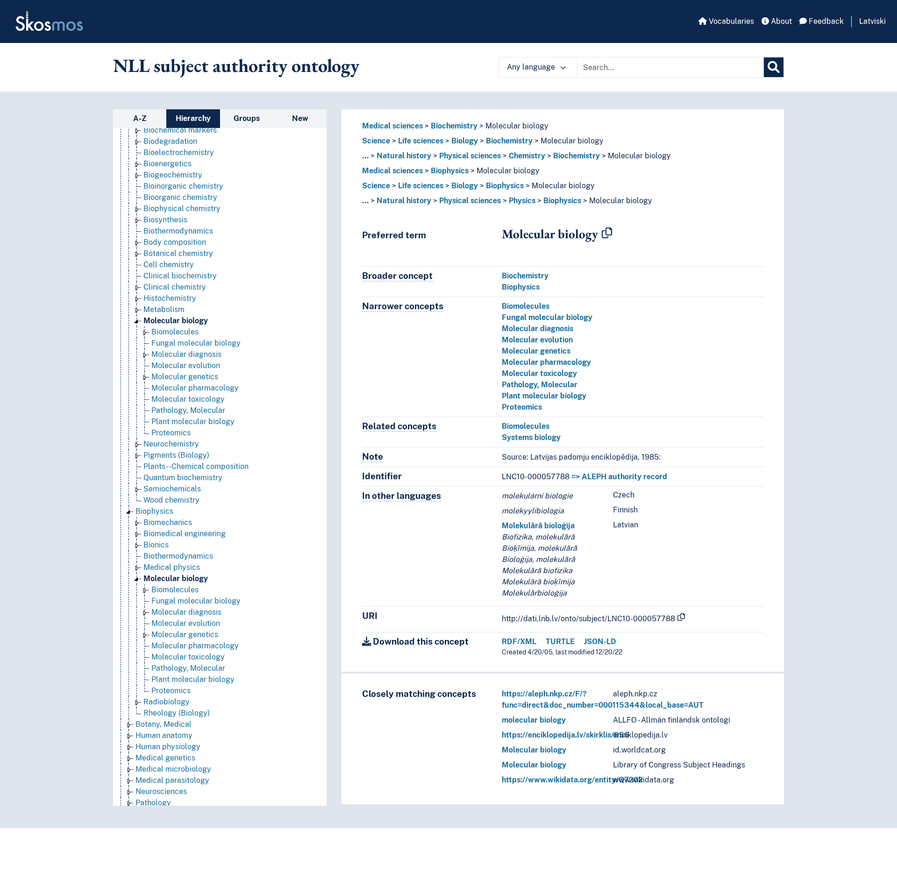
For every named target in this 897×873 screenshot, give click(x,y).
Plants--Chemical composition (196, 466)
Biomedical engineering (184, 533)
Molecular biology (175, 320)
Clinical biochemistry (180, 275)
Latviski (872, 21)
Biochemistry (454, 125)
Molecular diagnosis (186, 354)
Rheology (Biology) (176, 713)
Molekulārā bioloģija (538, 525)
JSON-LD (600, 641)
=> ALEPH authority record (619, 476)
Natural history (404, 155)
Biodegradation (170, 141)
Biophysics (154, 511)
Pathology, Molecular (188, 410)
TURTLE (560, 641)
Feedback (825, 21)
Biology (464, 140)
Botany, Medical (163, 724)
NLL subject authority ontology (236, 65)
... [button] (365, 155)
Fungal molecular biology (196, 343)
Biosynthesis (165, 219)
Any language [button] (532, 67)
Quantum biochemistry (182, 477)
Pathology (153, 802)
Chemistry (527, 155)
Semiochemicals (172, 488)
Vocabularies (730, 21)
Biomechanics (167, 522)
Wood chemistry (171, 500)
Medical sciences (392, 125)
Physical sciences (470, 155)
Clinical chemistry (174, 287)
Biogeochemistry (172, 174)
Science (376, 140)
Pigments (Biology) (176, 455)
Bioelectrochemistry (178, 152)
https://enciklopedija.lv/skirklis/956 (565, 735)
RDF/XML (519, 641)
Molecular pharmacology (195, 387)
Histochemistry (169, 298)
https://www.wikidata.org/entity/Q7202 (572, 779)
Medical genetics (165, 757)
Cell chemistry (168, 264)
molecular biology (534, 720)
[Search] (773, 67)
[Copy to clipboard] (606, 233)
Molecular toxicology (188, 399)
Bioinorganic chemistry (183, 186)
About (780, 21)
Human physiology (167, 746)
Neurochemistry (171, 444)
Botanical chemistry (178, 253)
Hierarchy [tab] (193, 118)
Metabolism (164, 309)
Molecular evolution (185, 365)
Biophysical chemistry (182, 208)
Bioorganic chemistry (180, 197)
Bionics (156, 544)
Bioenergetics (167, 163)
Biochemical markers (180, 130)
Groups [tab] (247, 118)
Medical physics (171, 567)
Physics (522, 200)
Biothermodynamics (178, 231)
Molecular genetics (184, 376)
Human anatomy (163, 735)
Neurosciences (161, 791)
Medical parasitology (172, 780)
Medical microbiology (173, 769)
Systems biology (531, 437)
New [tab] (300, 118)
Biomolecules (175, 331)
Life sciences (420, 140)
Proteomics (171, 432)
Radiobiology (166, 701)
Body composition (174, 242)
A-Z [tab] (140, 118)
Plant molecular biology (193, 421)
